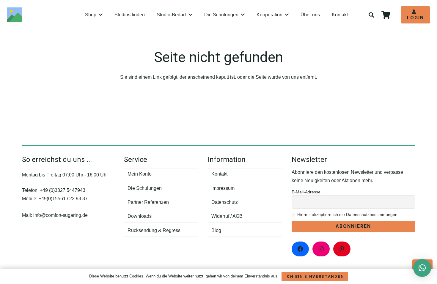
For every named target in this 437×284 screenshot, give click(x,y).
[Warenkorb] (385, 15)
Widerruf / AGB (227, 216)
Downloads (140, 216)
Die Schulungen (145, 188)
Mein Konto (140, 173)
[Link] (14, 14)
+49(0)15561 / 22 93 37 (63, 198)
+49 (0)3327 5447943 (62, 190)
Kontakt (219, 173)
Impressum (223, 188)
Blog (216, 230)
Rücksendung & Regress (154, 230)
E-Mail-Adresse (306, 192)
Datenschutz (224, 202)
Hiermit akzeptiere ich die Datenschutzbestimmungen (346, 214)
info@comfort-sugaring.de (60, 215)
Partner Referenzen (148, 202)
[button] (372, 15)
